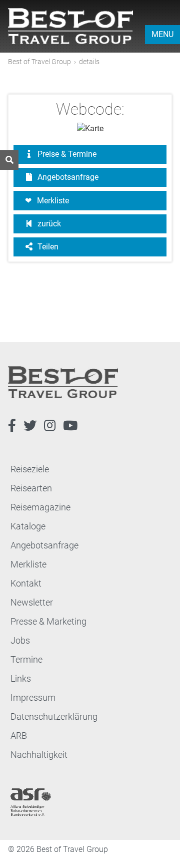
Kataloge (28, 526)
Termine (26, 659)
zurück (48, 223)
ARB (18, 735)
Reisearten (31, 488)
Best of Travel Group (39, 62)
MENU (163, 34)
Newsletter (31, 602)
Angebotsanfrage (67, 177)
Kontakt (26, 583)
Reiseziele (29, 469)
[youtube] (70, 425)
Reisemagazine (40, 507)
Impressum (33, 697)
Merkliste (53, 200)
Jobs (20, 640)
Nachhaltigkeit (39, 754)
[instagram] (50, 425)
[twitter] (30, 425)
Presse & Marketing (48, 621)
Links (20, 678)
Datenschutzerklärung (54, 716)
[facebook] (12, 425)
